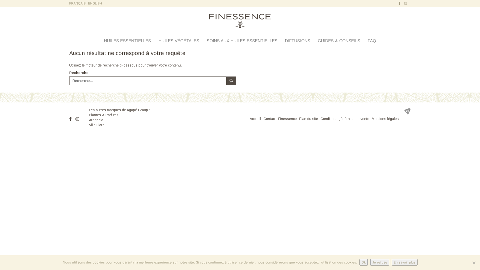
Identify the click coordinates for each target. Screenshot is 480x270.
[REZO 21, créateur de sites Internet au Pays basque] (407, 111)
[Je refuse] (473, 262)
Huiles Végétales (178, 40)
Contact (270, 119)
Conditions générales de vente (344, 119)
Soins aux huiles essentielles (242, 40)
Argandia (96, 120)
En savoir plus (405, 262)
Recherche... (80, 73)
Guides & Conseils (339, 40)
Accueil (255, 119)
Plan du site (308, 119)
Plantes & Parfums (103, 115)
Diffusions (297, 40)
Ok (364, 262)
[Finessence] (240, 21)
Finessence (287, 119)
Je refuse (379, 262)
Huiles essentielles (127, 40)
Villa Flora (96, 125)
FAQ (372, 40)
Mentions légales (385, 119)
